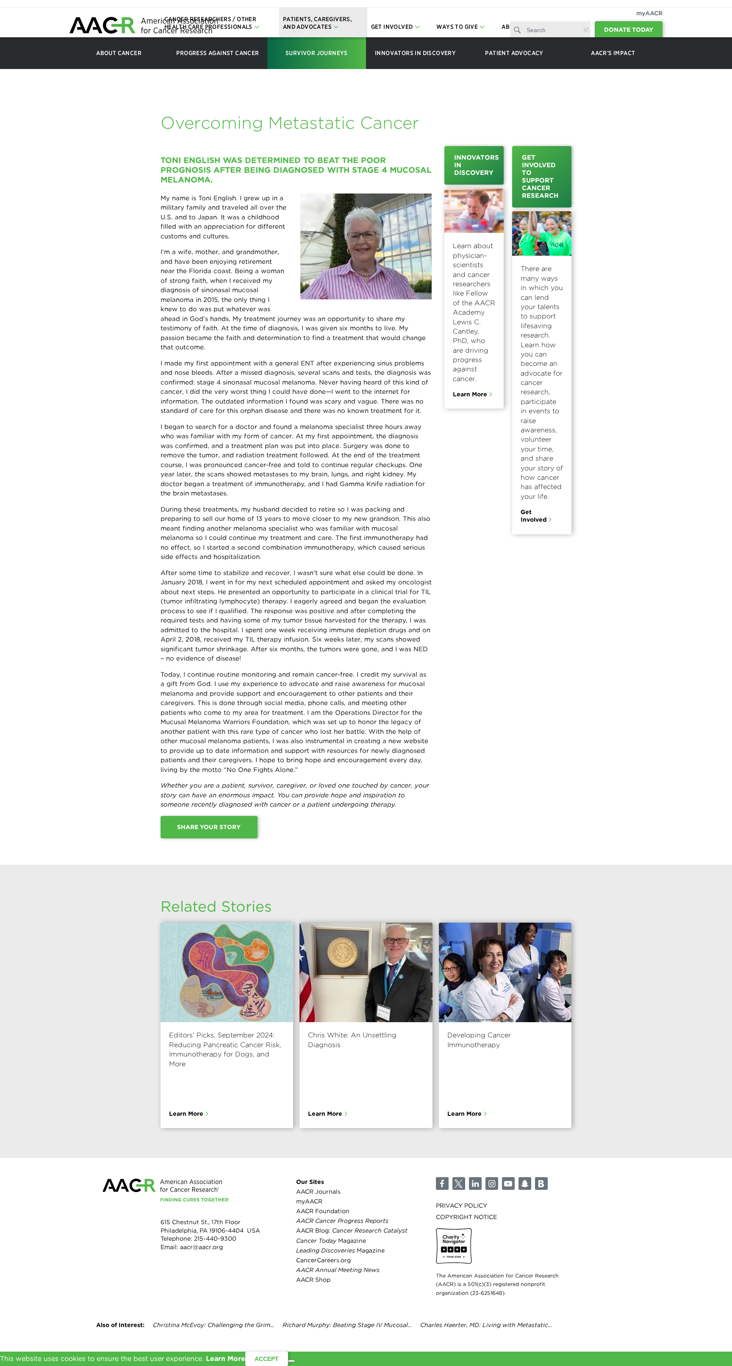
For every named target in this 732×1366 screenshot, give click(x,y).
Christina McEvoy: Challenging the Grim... (213, 1325)
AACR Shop (313, 1279)
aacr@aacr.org (201, 1247)
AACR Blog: (352, 1230)
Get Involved (533, 516)
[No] (291, 1361)
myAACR (649, 13)
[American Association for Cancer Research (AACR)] (143, 26)
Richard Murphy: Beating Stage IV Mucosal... (347, 1325)
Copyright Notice (466, 1217)
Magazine (331, 1240)
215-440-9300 (215, 1238)
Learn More (470, 394)
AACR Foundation (322, 1211)
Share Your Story (209, 827)
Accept (267, 1358)
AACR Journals (318, 1191)
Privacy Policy (461, 1205)
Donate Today (628, 29)
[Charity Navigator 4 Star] (454, 1246)
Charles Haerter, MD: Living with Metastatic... (486, 1325)
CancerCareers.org (323, 1260)
